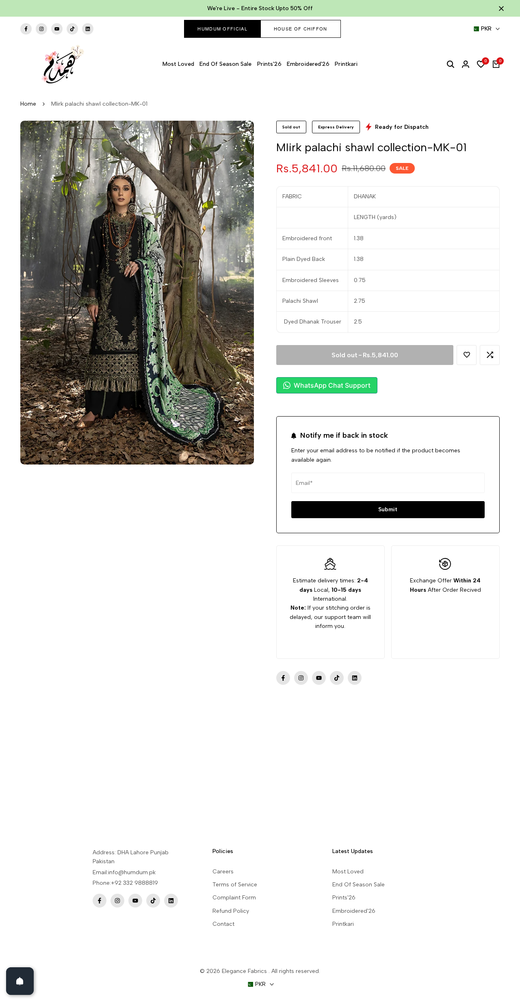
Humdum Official (222, 28)
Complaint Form (234, 897)
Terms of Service (234, 884)
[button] (467, 355)
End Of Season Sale (358, 884)
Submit (387, 509)
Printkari (343, 924)
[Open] (20, 981)
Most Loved (348, 871)
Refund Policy (230, 911)
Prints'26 (343, 897)
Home (28, 103)
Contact (223, 924)
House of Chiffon (300, 28)
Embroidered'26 (353, 911)
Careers (223, 871)
